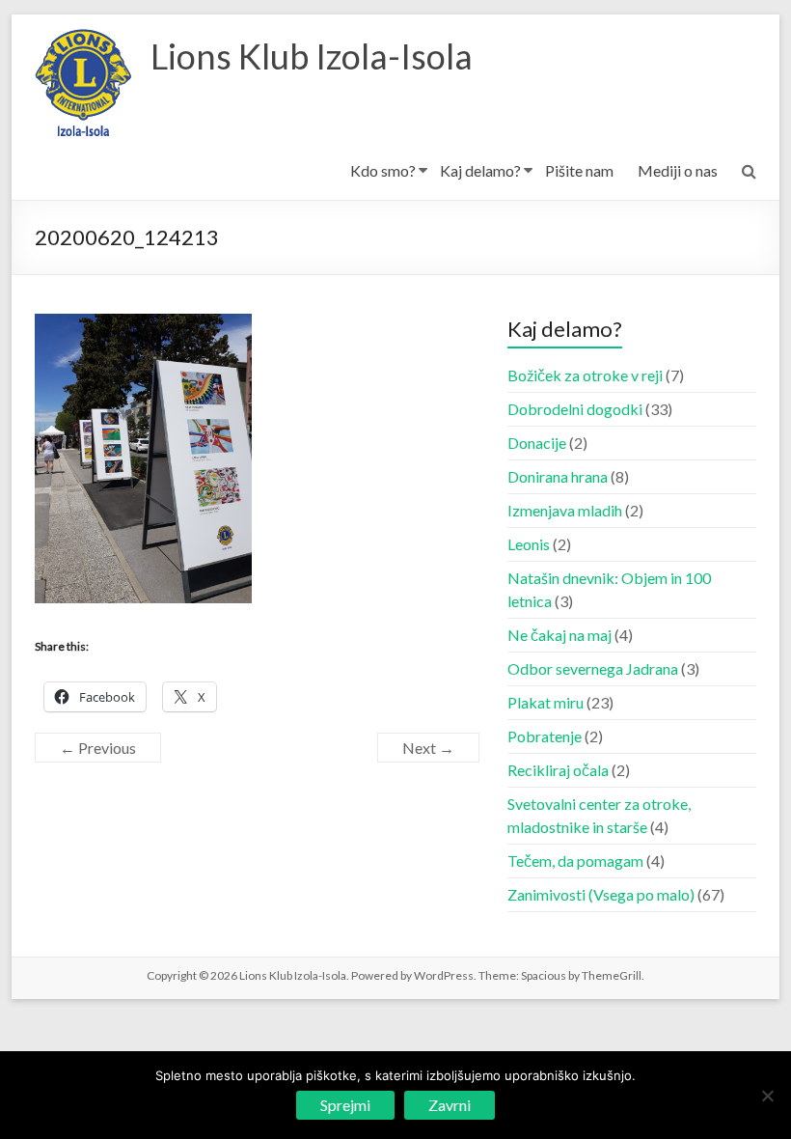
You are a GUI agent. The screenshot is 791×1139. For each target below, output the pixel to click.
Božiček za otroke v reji (585, 375)
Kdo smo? (383, 170)
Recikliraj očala (558, 770)
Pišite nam (579, 170)
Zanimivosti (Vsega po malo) (601, 894)
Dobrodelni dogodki (574, 409)
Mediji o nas (678, 170)
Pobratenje (544, 736)
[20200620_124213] (143, 325)
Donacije (536, 442)
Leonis (528, 544)
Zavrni (449, 1105)
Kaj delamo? (480, 170)
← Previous (98, 747)
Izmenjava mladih (564, 510)
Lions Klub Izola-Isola (311, 56)
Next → (428, 747)
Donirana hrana (557, 476)
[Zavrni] (767, 1095)
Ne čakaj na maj (559, 634)
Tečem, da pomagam (575, 860)
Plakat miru (545, 702)
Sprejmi (345, 1105)
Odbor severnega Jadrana (592, 668)
